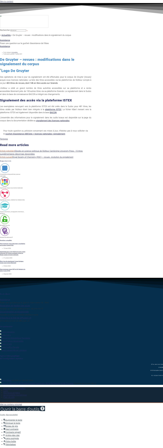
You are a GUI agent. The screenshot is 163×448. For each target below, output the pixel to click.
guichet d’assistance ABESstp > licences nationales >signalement (35, 134)
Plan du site (9, 397)
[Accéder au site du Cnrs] (5, 335)
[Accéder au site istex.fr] (6, 344)
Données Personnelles (14, 388)
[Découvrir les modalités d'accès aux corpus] (5, 223)
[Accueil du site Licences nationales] (24, 27)
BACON (53, 112)
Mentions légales (11, 392)
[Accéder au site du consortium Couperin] (7, 332)
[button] (22, 408)
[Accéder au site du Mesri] (15, 338)
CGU (5, 390)
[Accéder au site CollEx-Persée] (9, 347)
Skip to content (6, 1)
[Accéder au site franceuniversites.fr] (11, 341)
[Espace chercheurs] (5, 210)
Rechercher (5, 30)
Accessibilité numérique (15, 395)
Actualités (6, 35)
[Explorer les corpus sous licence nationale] (5, 186)
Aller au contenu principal (11, 404)
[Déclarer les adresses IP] (5, 235)
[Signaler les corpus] (5, 198)
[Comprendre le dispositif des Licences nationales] (5, 172)
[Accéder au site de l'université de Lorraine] (13, 350)
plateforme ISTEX (53, 109)
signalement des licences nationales (52, 120)
